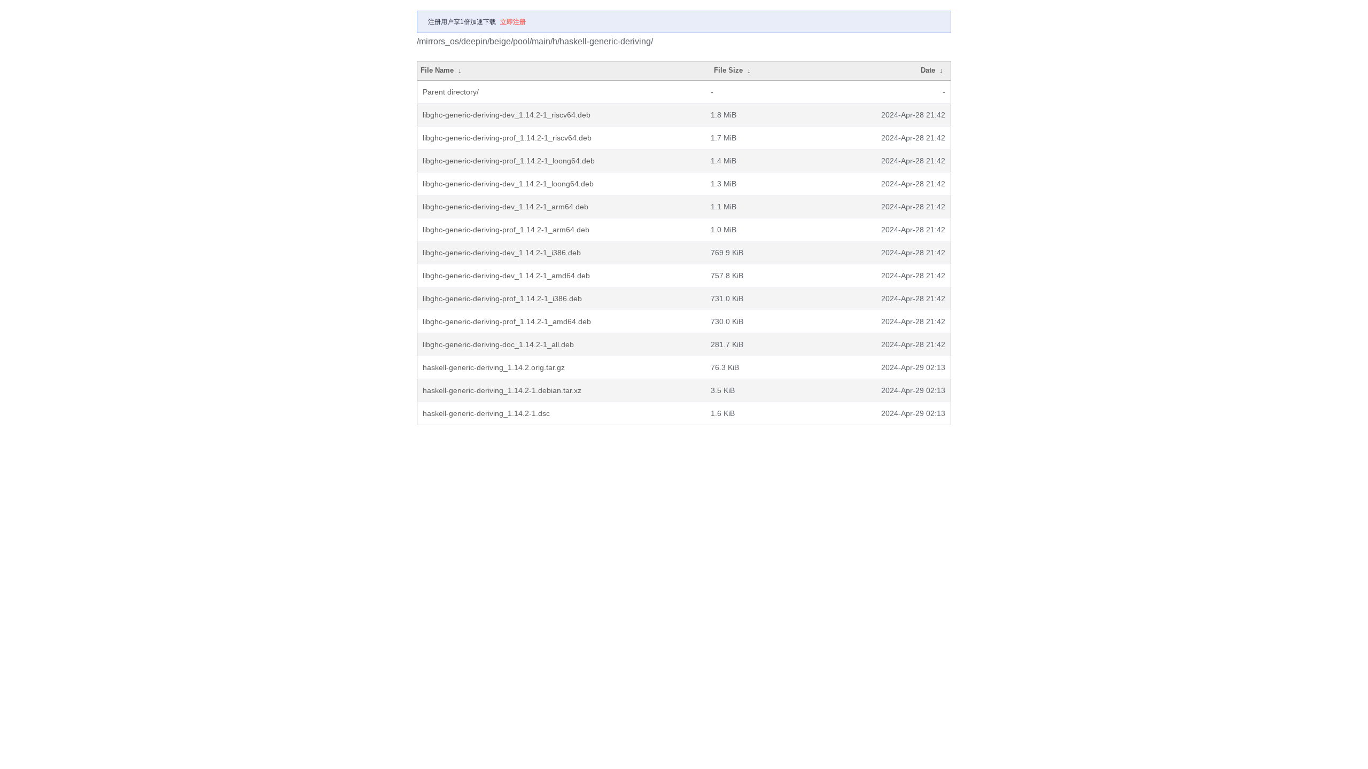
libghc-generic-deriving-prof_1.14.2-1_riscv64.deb (507, 138)
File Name (437, 70)
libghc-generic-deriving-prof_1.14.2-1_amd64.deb (507, 321)
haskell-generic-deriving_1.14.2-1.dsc (486, 413)
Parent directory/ (451, 92)
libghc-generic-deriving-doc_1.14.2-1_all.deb (498, 344)
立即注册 (513, 22)
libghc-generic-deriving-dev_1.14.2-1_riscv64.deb (506, 115)
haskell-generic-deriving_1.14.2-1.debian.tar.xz (502, 390)
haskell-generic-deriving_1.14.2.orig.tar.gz (494, 367)
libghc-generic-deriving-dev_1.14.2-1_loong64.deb (508, 183)
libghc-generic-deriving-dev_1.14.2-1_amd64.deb (506, 275)
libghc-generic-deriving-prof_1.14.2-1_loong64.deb (509, 160)
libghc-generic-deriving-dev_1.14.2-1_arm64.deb (505, 206)
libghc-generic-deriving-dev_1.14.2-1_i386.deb (502, 252)
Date (928, 70)
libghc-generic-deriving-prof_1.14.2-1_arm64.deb (506, 229)
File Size (728, 70)
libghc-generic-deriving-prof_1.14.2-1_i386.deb (502, 298)
